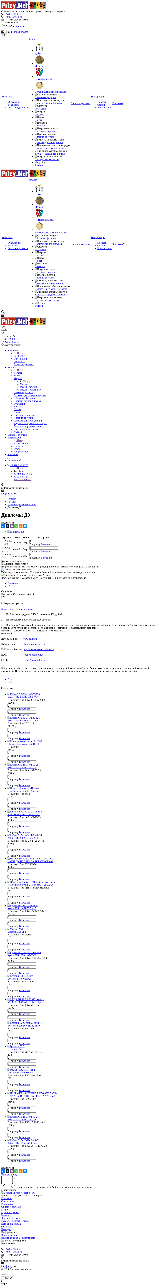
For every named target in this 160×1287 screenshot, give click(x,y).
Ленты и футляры (44, 79)
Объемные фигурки (45, 97)
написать (21, 26)
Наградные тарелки (45, 131)
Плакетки (40, 125)
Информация (98, 96)
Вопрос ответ (104, 107)
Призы (38, 120)
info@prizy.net (20, 32)
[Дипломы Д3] (16, 531)
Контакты (117, 103)
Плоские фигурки (44, 136)
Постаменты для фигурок (48, 103)
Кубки (38, 53)
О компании (14, 102)
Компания (7, 96)
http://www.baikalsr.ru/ (34, 644)
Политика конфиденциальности (18, 1237)
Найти (5, 1278)
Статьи (101, 104)
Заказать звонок (22, 479)
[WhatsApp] (16, 526)
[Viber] (12, 526)
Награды (39, 114)
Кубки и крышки (10, 1212)
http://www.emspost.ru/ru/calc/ (39, 649)
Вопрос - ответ (9, 1235)
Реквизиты (14, 104)
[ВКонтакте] (3, 526)
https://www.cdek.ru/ (35, 660)
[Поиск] (3, 35)
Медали (39, 66)
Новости (102, 102)
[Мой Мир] (25, 526)
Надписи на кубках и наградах (51, 148)
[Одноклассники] (20, 526)
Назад (20, 353)
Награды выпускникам (47, 159)
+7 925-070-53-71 (13, 16)
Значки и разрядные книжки (50, 153)
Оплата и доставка (18, 107)
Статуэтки (40, 108)
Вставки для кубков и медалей (51, 91)
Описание (13, 583)
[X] (7, 526)
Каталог (32, 39)
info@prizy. (7, 493)
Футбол (39, 165)
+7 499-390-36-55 (13, 14)
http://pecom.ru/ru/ (34, 654)
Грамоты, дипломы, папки (49, 142)
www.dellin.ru (29, 638)
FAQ (10, 586)
